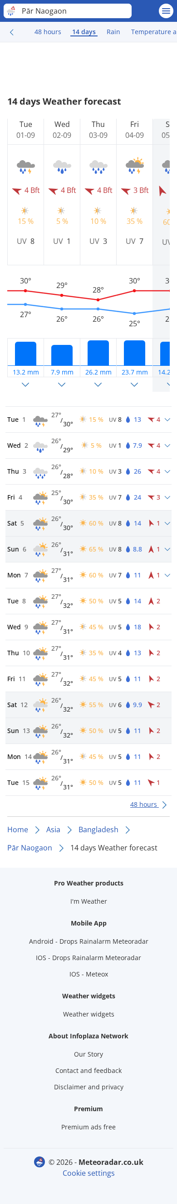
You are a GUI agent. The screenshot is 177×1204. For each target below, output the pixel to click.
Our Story (88, 1054)
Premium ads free (88, 1127)
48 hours (47, 31)
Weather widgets (88, 1014)
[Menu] (166, 11)
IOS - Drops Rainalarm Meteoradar (88, 957)
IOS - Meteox (88, 974)
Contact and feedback (88, 1070)
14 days (84, 31)
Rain (113, 31)
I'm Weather (88, 901)
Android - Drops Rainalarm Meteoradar (88, 941)
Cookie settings (89, 1173)
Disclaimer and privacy (88, 1087)
